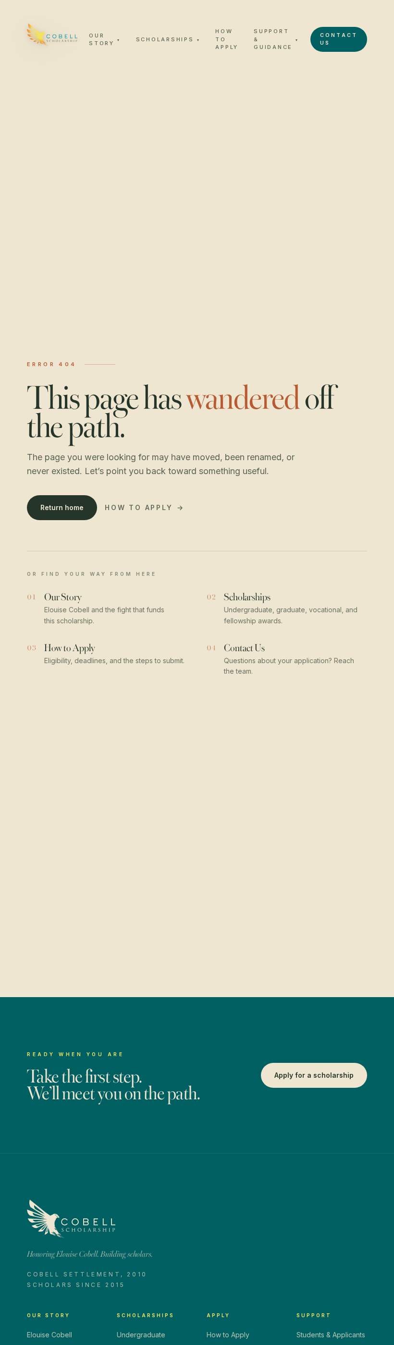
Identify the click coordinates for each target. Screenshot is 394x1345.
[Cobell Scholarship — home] (52, 34)
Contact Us (338, 39)
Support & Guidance (276, 39)
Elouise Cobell (49, 1335)
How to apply (144, 507)
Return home (62, 507)
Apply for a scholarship (314, 1075)
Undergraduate (141, 1335)
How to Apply (226, 39)
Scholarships (168, 39)
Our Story (105, 39)
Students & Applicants (330, 1335)
